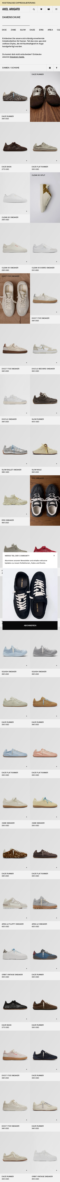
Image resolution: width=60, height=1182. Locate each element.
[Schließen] (54, 556)
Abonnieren (30, 625)
